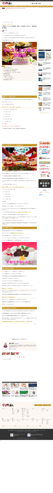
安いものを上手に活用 (7, 75)
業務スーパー (23, 411)
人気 (7, 6)
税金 (31, 6)
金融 (47, 410)
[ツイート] (15, 357)
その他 (47, 6)
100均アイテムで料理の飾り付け (9, 78)
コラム (44, 6)
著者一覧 (9, 430)
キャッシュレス (24, 415)
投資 (19, 6)
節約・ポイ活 (22, 6)
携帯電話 (28, 416)
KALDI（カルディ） (24, 410)
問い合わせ (15, 430)
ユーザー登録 (47, 405)
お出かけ (43, 410)
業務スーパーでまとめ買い (8, 76)
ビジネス (38, 6)
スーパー (28, 413)
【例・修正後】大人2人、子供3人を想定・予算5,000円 (13, 72)
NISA (17, 412)
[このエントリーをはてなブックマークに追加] (24, 357)
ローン (34, 6)
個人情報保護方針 (35, 430)
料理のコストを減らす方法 (8, 67)
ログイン (38, 405)
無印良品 (23, 413)
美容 (27, 414)
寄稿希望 (18, 430)
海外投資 (13, 412)
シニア (33, 408)
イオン (23, 412)
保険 (29, 6)
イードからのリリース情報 (42, 430)
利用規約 (26, 430)
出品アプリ (28, 411)
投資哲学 (13, 413)
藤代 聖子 (11, 343)
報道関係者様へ (12, 430)
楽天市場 (28, 412)
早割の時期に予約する (7, 73)
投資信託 (13, 410)
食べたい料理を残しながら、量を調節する (10, 70)
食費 (22, 414)
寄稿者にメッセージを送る (12, 348)
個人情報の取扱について (29, 430)
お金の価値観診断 (15, 6)
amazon (23, 416)
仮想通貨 (18, 411)
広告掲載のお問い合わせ (21, 430)
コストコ (28, 410)
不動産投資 (18, 410)
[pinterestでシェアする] (21, 357)
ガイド (15, 425)
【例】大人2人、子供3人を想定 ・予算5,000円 (11, 69)
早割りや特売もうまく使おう (8, 79)
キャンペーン (25, 6)
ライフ (41, 6)
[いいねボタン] (23, 339)
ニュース (10, 6)
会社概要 (38, 430)
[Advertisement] (19, 370)
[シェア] (17, 357)
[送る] (19, 357)
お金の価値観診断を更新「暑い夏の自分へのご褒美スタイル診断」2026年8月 (15, 8)
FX (12, 411)
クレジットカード (29, 415)
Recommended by (33, 398)
